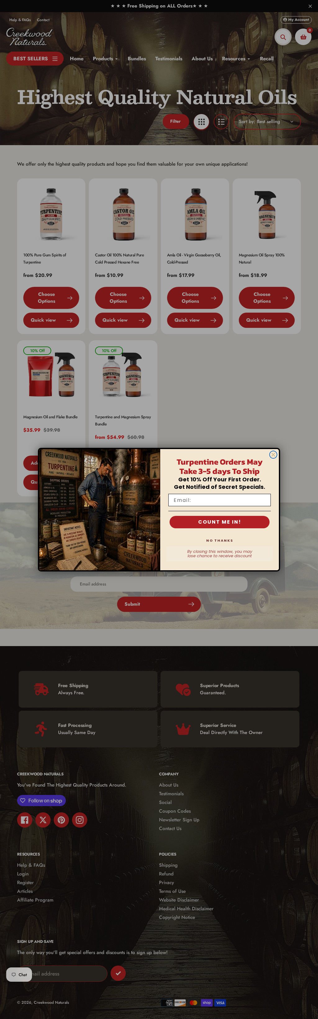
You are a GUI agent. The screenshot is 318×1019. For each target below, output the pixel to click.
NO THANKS (219, 540)
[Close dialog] (273, 454)
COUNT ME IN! (219, 522)
